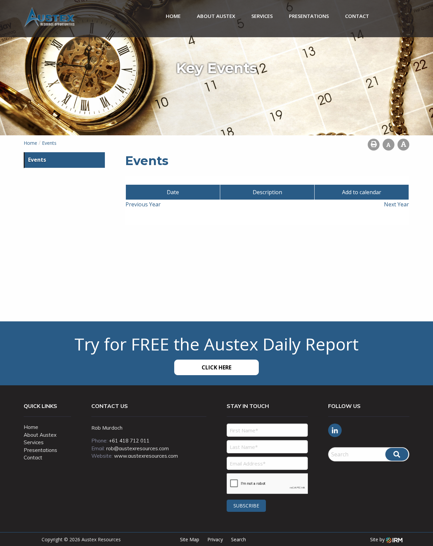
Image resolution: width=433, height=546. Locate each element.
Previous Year (143, 204)
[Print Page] (374, 145)
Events (37, 159)
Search (238, 539)
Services (262, 16)
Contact (357, 16)
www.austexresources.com (146, 456)
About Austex (216, 16)
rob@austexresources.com (137, 448)
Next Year (396, 204)
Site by (378, 539)
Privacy (215, 539)
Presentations (309, 16)
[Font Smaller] (388, 145)
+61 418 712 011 (129, 440)
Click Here (216, 367)
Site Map (189, 539)
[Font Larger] (403, 145)
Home (173, 16)
